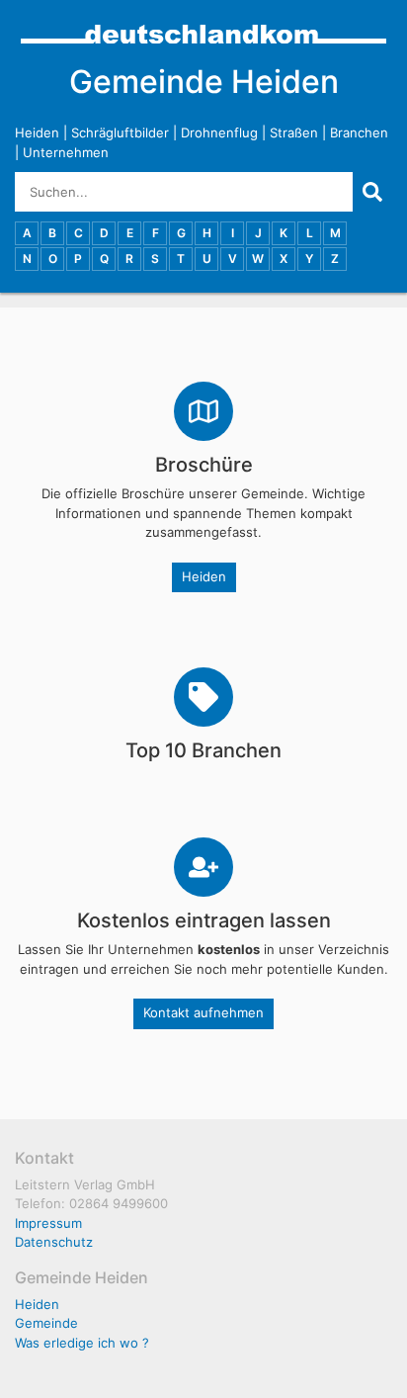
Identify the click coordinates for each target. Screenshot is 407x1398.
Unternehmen (66, 152)
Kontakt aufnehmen (203, 1012)
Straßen (294, 132)
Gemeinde (46, 1323)
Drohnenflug (219, 132)
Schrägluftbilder (120, 132)
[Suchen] (372, 192)
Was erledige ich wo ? (82, 1343)
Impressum (48, 1223)
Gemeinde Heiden (204, 81)
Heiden (37, 132)
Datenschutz (54, 1242)
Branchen (359, 132)
